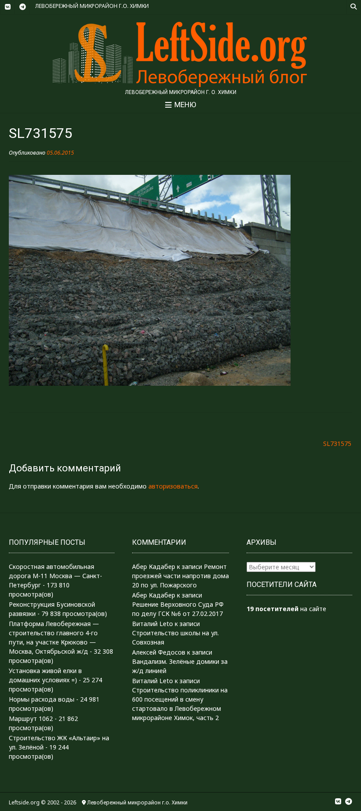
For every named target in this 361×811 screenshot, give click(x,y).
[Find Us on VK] (7, 7)
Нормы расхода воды (41, 699)
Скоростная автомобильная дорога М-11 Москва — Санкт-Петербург (55, 575)
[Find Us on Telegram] (22, 7)
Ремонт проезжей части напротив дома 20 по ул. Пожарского (180, 575)
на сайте (286, 609)
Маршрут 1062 (31, 718)
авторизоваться (173, 486)
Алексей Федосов (158, 652)
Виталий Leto (152, 623)
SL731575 (337, 443)
